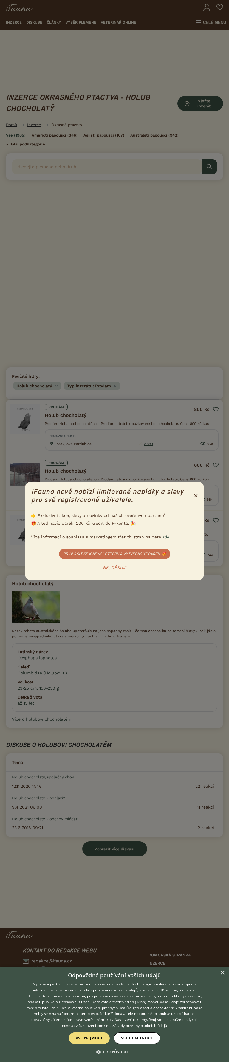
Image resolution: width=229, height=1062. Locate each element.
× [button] (222, 973)
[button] (115, 1051)
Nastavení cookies (94, 1025)
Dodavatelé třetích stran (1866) (119, 1001)
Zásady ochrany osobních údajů (139, 1025)
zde (166, 537)
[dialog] (114, 1014)
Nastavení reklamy (130, 1019)
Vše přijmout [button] (89, 1038)
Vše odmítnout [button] (137, 1038)
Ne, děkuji (114, 568)
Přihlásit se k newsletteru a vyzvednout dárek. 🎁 (114, 554)
